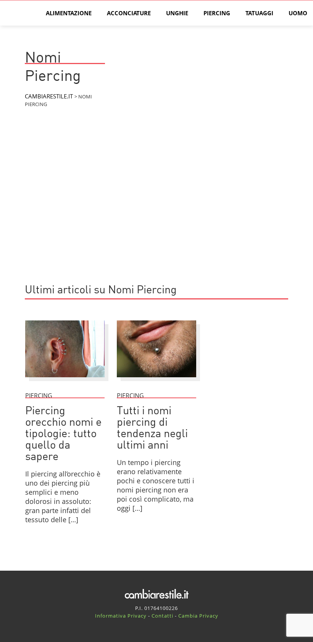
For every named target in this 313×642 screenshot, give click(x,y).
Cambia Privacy (198, 615)
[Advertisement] (156, 213)
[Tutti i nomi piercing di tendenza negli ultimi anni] (156, 381)
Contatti (162, 615)
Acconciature (129, 13)
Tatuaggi (259, 13)
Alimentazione (69, 13)
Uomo (298, 13)
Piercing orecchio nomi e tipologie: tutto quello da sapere (63, 434)
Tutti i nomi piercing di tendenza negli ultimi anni (152, 428)
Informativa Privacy (121, 615)
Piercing (216, 13)
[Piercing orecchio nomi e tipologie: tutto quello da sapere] (65, 381)
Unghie (177, 13)
